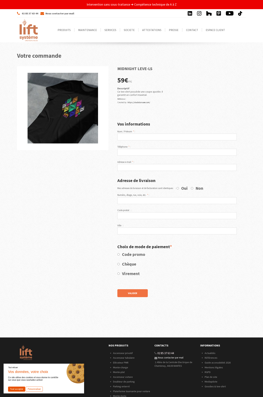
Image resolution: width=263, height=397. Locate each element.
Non (199, 188)
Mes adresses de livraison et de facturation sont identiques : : (146, 188)
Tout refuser (13, 367)
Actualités (210, 353)
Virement (131, 273)
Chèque (129, 264)
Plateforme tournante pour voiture (131, 391)
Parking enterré (121, 386)
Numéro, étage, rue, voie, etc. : (133, 195)
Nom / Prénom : (126, 131)
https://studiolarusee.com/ (139, 102)
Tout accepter (16, 389)
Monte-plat (119, 372)
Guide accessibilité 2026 (218, 362)
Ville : (120, 225)
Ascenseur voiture (123, 377)
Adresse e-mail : (125, 162)
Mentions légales (214, 367)
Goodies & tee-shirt (215, 386)
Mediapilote (211, 381)
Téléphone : (123, 146)
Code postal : (124, 210)
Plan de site (211, 377)
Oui (184, 188)
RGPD (208, 372)
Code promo (133, 254)
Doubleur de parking (124, 381)
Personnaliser (34, 389)
